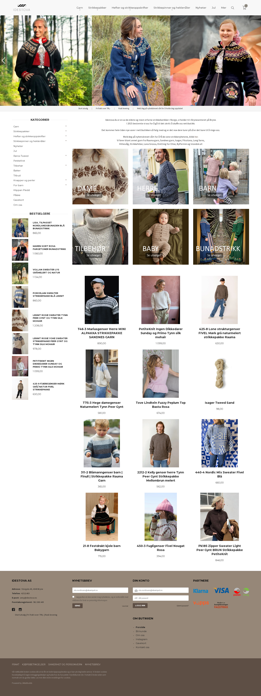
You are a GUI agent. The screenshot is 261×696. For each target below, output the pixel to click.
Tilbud (17, 175)
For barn (18, 185)
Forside (140, 627)
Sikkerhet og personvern (65, 664)
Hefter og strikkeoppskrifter (29, 136)
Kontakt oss (142, 647)
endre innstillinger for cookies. (58, 677)
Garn (16, 126)
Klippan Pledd (21, 190)
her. (196, 136)
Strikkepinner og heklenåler (29, 141)
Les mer (125, 606)
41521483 (25, 593)
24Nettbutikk (27, 683)
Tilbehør (18, 165)
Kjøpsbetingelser (33, 664)
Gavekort (18, 199)
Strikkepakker (21, 131)
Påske (16, 195)
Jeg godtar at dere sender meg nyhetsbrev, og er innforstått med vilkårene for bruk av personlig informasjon (100, 599)
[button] (257, 60)
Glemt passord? (183, 606)
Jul (15, 151)
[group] (130, 60)
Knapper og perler (24, 180)
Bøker (17, 170)
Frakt (15, 664)
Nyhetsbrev (92, 664)
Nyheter (18, 146)
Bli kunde (141, 631)
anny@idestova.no (28, 597)
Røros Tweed (20, 155)
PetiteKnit (19, 160)
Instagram (141, 639)
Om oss (17, 204)
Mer (223, 7)
